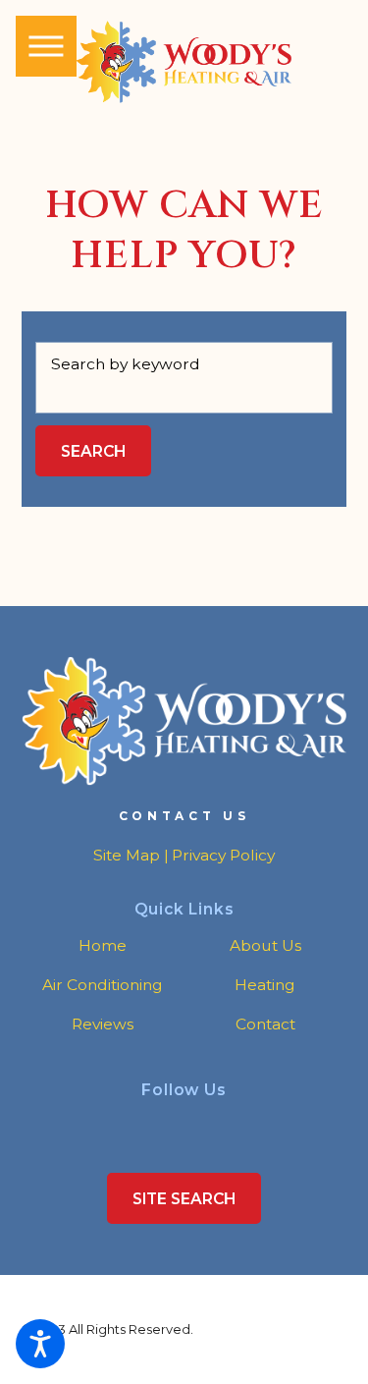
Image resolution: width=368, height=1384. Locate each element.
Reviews (102, 1024)
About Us (265, 945)
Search (93, 451)
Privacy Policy (223, 855)
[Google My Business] (197, 1122)
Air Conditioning (102, 984)
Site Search (184, 1199)
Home (103, 945)
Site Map (126, 855)
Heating (265, 984)
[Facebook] (171, 1122)
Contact (265, 1024)
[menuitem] (103, 946)
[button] (40, 1343)
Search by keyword (125, 364)
